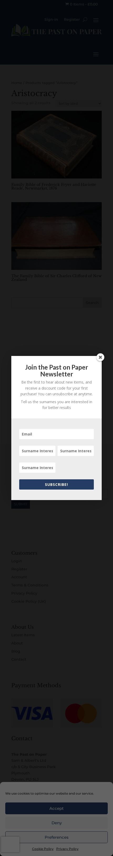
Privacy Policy (67, 849)
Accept (56, 808)
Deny (57, 822)
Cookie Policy (43, 849)
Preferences (57, 837)
